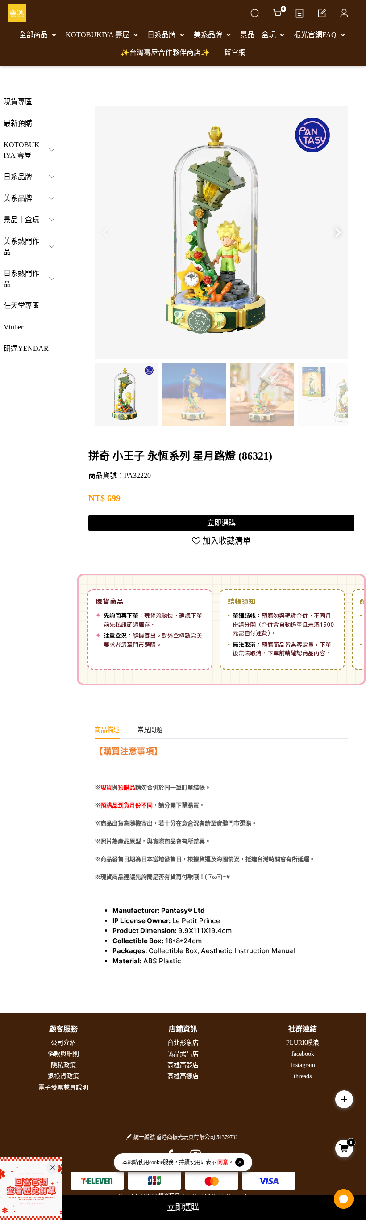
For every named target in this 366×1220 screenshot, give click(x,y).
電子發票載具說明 (63, 1087)
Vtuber (13, 327)
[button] (338, 232)
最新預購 (18, 123)
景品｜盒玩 (21, 220)
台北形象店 (183, 1042)
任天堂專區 (21, 305)
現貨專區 (18, 102)
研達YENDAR (26, 348)
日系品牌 (18, 177)
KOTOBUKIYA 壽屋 (22, 150)
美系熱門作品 (21, 246)
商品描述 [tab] (107, 729)
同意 (222, 1162)
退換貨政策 (63, 1076)
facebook (302, 1054)
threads (303, 1076)
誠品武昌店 (183, 1054)
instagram (303, 1065)
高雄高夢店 (183, 1065)
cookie (156, 1162)
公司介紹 (63, 1042)
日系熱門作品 (21, 279)
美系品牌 (18, 198)
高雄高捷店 (183, 1076)
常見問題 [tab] (149, 729)
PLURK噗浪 (302, 1042)
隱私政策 (63, 1065)
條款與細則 (63, 1054)
